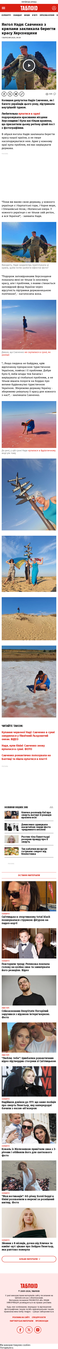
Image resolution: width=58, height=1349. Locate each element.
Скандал (17, 15)
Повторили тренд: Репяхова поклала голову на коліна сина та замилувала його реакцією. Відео (26, 967)
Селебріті (6, 15)
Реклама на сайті (21, 1317)
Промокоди (41, 1321)
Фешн (27, 15)
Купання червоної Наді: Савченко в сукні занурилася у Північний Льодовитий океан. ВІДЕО (28, 736)
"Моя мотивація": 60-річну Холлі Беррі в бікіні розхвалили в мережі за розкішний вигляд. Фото (28, 1199)
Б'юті (34, 15)
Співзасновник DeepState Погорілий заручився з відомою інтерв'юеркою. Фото (26, 1014)
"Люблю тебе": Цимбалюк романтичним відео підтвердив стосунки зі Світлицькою (29, 1060)
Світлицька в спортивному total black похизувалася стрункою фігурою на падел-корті (26, 920)
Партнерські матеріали (21, 1321)
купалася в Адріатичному (42, 450)
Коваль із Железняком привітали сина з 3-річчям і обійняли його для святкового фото (29, 1152)
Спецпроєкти (39, 1317)
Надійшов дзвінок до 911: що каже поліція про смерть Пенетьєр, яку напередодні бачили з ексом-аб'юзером (29, 1105)
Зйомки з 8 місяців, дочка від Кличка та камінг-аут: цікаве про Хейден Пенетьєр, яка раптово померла (28, 1246)
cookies (26, 1345)
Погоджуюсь (6, 1347)
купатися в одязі (29, 113)
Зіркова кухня (47, 15)
